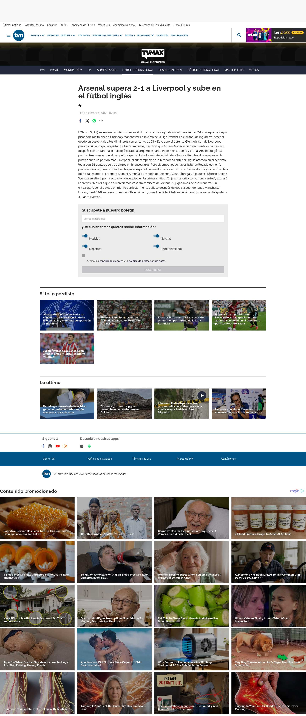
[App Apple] (82, 446)
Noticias (36, 35)
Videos (254, 70)
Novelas (130, 35)
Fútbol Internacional (137, 70)
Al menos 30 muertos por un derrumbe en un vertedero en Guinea (120, 409)
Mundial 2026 (73, 70)
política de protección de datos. (147, 260)
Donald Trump (182, 24)
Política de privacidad (99, 458)
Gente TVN (162, 35)
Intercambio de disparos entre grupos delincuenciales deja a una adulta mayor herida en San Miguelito (180, 408)
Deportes (66, 35)
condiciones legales (111, 260)
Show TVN (53, 35)
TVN (42, 70)
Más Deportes (234, 70)
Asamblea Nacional (124, 24)
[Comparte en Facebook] (80, 120)
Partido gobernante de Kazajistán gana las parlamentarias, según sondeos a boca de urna (64, 409)
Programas (143, 35)
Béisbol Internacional (203, 70)
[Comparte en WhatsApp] (94, 120)
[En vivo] (277, 31)
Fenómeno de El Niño (83, 24)
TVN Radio (84, 35)
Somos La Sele (107, 70)
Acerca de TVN (185, 458)
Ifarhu (64, 24)
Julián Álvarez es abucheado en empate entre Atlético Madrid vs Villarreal (64, 354)
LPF (90, 70)
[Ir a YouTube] (58, 446)
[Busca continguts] (238, 35)
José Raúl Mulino (34, 24)
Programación (179, 35)
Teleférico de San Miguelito (154, 24)
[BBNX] (46, 474)
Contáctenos (228, 458)
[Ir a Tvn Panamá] (18, 35)
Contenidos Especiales (105, 35)
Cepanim (52, 24)
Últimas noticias (12, 24)
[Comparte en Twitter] (87, 120)
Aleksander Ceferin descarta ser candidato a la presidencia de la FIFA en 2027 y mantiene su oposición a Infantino (67, 319)
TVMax (54, 70)
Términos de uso (141, 458)
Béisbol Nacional (170, 70)
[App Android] (90, 446)
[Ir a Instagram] (50, 446)
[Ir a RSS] (66, 446)
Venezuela (104, 24)
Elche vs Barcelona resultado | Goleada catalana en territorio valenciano (120, 320)
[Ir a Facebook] (44, 446)
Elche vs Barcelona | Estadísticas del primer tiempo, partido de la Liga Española (181, 320)
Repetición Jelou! (284, 37)
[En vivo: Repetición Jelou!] (258, 35)
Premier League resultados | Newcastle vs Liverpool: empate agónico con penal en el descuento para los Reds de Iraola (237, 319)
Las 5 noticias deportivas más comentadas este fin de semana (235, 411)
